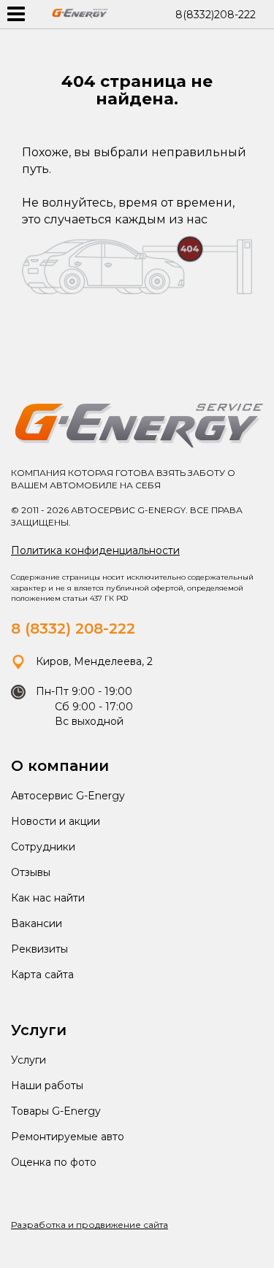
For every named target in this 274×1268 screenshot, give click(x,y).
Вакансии (36, 923)
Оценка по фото (53, 1162)
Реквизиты (39, 949)
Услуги (28, 1060)
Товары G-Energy (56, 1111)
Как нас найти (48, 897)
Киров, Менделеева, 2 (93, 661)
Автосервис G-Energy (68, 795)
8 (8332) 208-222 (73, 628)
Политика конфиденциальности (95, 550)
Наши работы (47, 1085)
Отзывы (30, 872)
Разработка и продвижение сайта (89, 1224)
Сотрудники (43, 846)
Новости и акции (55, 821)
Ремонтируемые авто (67, 1136)
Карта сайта (42, 974)
